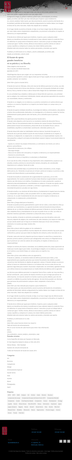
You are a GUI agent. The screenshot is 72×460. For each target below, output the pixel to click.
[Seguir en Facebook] (64, 441)
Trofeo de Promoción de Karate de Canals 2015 (22, 350)
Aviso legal (47, 451)
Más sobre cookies (41, 453)
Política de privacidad (57, 451)
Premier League (50, 410)
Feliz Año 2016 (32, 404)
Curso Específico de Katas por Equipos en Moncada (23, 339)
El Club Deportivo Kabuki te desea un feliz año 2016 (23, 342)
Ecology (60, 401)
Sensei (9, 413)
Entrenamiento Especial (14, 370)
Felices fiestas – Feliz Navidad (16, 345)
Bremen (44, 395)
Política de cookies (30, 453)
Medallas (19, 410)
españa (10, 404)
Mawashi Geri (11, 410)
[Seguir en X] (68, 441)
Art (8, 358)
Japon (59, 404)
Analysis (23, 395)
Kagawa (21, 407)
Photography (11, 384)
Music (9, 381)
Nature (33, 410)
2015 (13, 395)
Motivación (26, 410)
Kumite (9, 378)
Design (9, 367)
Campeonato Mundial (52, 398)
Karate (26, 407)
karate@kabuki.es (13, 442)
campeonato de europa (14, 398)
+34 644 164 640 (36, 432)
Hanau (39, 404)
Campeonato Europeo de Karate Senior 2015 (33, 398)
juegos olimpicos (12, 407)
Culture (45, 401)
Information (46, 404)
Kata (8, 375)
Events (15, 404)
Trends (15, 413)
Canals (18, 401)
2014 (9, 395)
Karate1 (32, 407)
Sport (9, 387)
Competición (11, 364)
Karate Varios (11, 373)
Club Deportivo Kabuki (27, 401)
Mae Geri (57, 407)
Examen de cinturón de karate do (17, 348)
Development (52, 401)
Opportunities (40, 410)
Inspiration (54, 404)
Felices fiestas (22, 404)
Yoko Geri (21, 413)
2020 (18, 395)
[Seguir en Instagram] (60, 441)
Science (58, 410)
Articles (33, 395)
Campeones (11, 401)
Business (10, 361)
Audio (38, 395)
